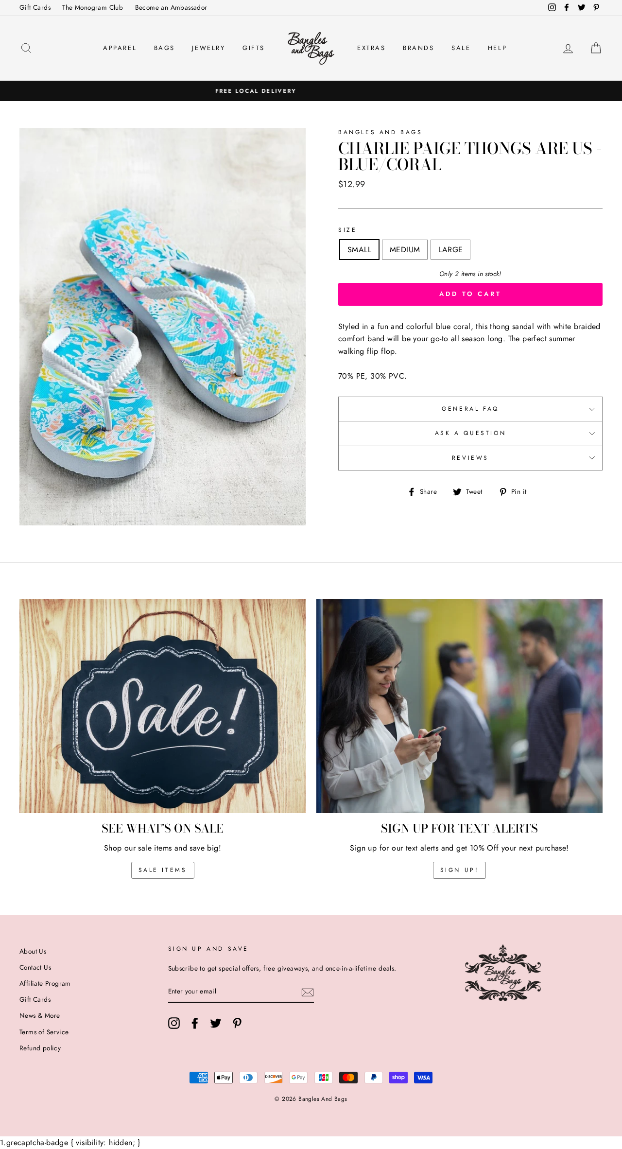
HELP (497, 47)
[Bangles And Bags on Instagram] (174, 1023)
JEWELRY (208, 47)
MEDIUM (405, 249)
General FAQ (470, 408)
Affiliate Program (45, 983)
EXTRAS (371, 47)
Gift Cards (35, 7)
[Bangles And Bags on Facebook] (195, 1023)
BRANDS (418, 47)
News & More (39, 1015)
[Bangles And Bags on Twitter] (216, 1023)
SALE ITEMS (162, 870)
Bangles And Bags (380, 132)
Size (347, 230)
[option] (311, 91)
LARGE (450, 249)
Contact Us (35, 967)
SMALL (359, 249)
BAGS (164, 47)
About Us (32, 951)
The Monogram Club (92, 7)
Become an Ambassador (171, 7)
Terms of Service (44, 1032)
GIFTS (253, 47)
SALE (460, 47)
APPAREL (120, 47)
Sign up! (459, 870)
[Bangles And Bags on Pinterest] (237, 1023)
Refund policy (40, 1048)
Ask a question (470, 433)
